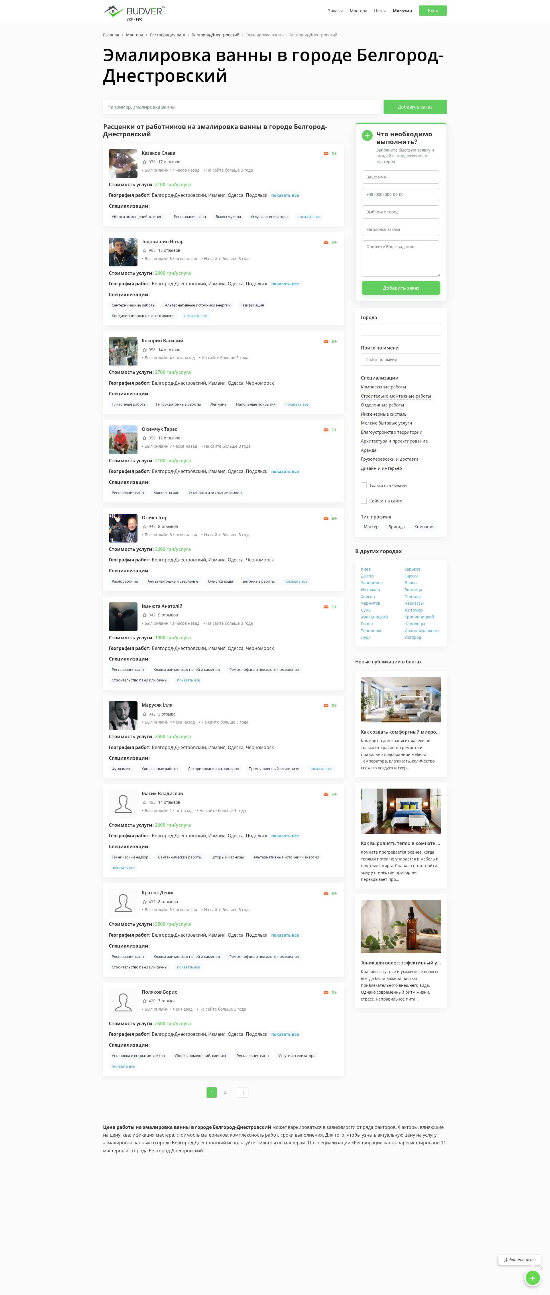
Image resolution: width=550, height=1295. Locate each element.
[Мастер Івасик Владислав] (123, 803)
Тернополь (371, 630)
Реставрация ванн (190, 216)
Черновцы (414, 623)
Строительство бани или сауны (139, 680)
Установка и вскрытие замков (214, 492)
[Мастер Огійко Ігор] (123, 527)
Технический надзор (130, 857)
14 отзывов (169, 349)
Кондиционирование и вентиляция (143, 315)
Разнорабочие (125, 581)
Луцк (365, 637)
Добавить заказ (415, 107)
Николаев (370, 589)
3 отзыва (167, 714)
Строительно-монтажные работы (396, 396)
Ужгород (412, 637)
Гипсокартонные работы (178, 404)
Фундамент (122, 768)
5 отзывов (168, 615)
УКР (130, 19)
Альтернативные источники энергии (198, 305)
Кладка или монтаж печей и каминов (187, 669)
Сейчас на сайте (386, 501)
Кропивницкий (419, 617)
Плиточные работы (129, 404)
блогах (414, 662)
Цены (380, 10)
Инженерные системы (384, 414)
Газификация (252, 305)
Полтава (412, 596)
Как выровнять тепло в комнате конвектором (414, 843)
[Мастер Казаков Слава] (123, 163)
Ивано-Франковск (422, 630)
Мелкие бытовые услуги (386, 423)
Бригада (396, 526)
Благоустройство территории (392, 432)
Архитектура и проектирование (394, 441)
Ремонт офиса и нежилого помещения (264, 669)
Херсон (368, 596)
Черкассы (414, 603)
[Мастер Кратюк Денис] (123, 902)
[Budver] (135, 10)
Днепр (367, 576)
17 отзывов (169, 161)
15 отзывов (169, 250)
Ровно (367, 623)
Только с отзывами (388, 485)
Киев (366, 569)
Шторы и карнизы (227, 857)
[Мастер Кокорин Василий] (123, 350)
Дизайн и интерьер (381, 468)
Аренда (368, 450)
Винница (413, 589)
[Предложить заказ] (334, 153)
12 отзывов (169, 438)
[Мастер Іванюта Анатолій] (123, 616)
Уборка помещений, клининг (138, 216)
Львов (410, 582)
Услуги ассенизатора (269, 216)
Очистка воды (220, 581)
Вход (433, 10)
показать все (285, 195)
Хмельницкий (374, 617)
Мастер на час (166, 492)
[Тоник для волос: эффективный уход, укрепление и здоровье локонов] (401, 927)
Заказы (335, 10)
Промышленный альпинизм (274, 768)
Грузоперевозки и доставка (390, 459)
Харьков (412, 569)
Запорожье (372, 582)
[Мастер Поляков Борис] (123, 1002)
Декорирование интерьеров (213, 768)
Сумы (366, 610)
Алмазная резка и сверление (173, 581)
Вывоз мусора (228, 216)
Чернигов (370, 603)
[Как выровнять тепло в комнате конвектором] (401, 811)
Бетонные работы (259, 581)
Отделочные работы (382, 405)
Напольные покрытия (256, 404)
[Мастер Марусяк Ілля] (123, 715)
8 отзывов (168, 526)
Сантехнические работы (133, 305)
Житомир (413, 610)
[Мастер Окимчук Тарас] (123, 439)
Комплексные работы (383, 387)
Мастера (358, 10)
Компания (425, 526)
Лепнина (218, 404)
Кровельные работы (160, 768)
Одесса (411, 576)
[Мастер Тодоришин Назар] (123, 251)
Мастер (371, 526)
